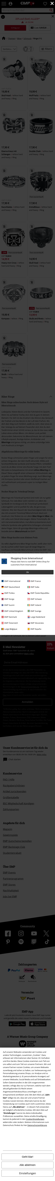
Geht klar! (27, 1156)
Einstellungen (27, 1173)
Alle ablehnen (27, 1165)
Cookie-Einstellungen (35, 1119)
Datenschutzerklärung (37, 1125)
